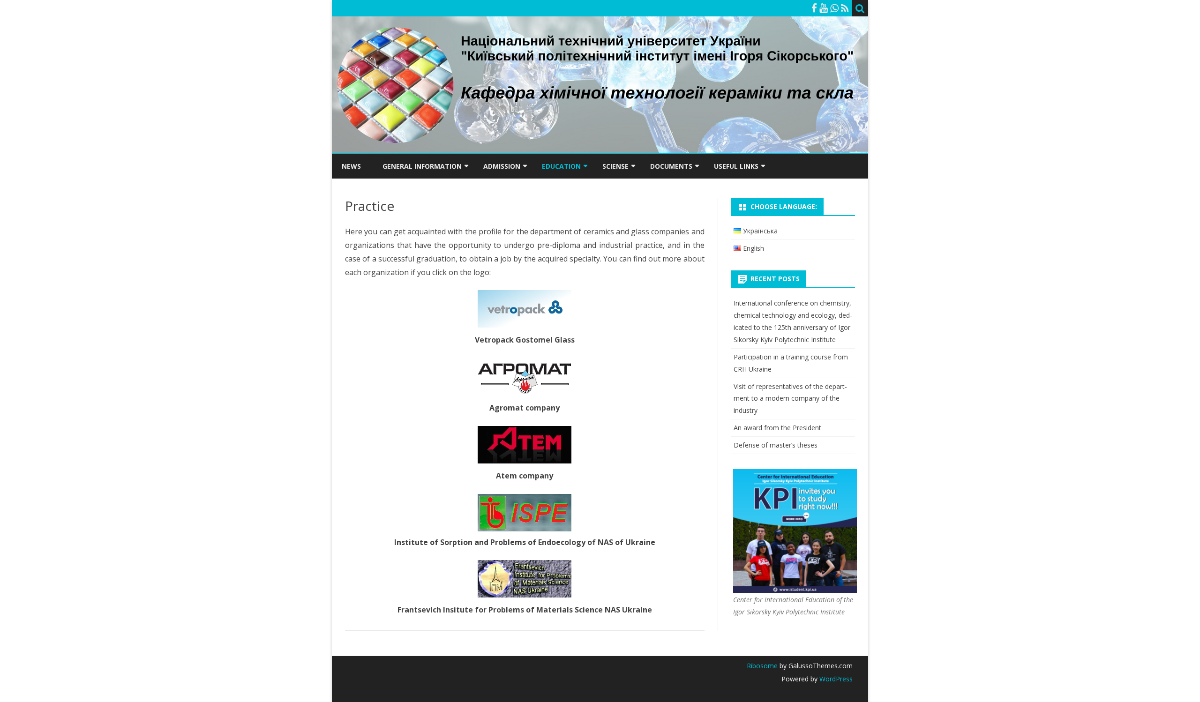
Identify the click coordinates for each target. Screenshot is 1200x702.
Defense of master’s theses (776, 445)
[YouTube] (823, 8)
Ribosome (762, 665)
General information (422, 166)
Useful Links (736, 166)
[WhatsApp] (834, 8)
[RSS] (845, 8)
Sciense (615, 166)
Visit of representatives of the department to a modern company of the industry (790, 398)
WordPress (835, 678)
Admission (501, 166)
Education (561, 166)
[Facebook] (814, 8)
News (351, 166)
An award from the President (777, 427)
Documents (671, 166)
